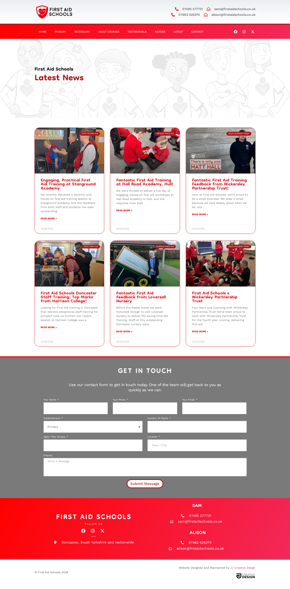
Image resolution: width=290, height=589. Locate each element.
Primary (60, 31)
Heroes (160, 31)
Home (42, 31)
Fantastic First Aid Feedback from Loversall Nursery (141, 297)
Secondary (82, 31)
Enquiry (48, 455)
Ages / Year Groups (55, 437)
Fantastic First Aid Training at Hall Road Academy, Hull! (144, 182)
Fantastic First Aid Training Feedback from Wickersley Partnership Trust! (219, 184)
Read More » (49, 218)
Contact (197, 31)
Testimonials (137, 31)
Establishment (52, 418)
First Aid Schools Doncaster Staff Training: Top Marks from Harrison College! (69, 297)
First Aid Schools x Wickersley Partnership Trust (215, 297)
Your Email (188, 400)
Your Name (50, 400)
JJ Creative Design (242, 567)
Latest (178, 31)
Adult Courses (108, 31)
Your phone (119, 400)
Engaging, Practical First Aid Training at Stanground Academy (68, 184)
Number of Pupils (158, 418)
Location (153, 437)
